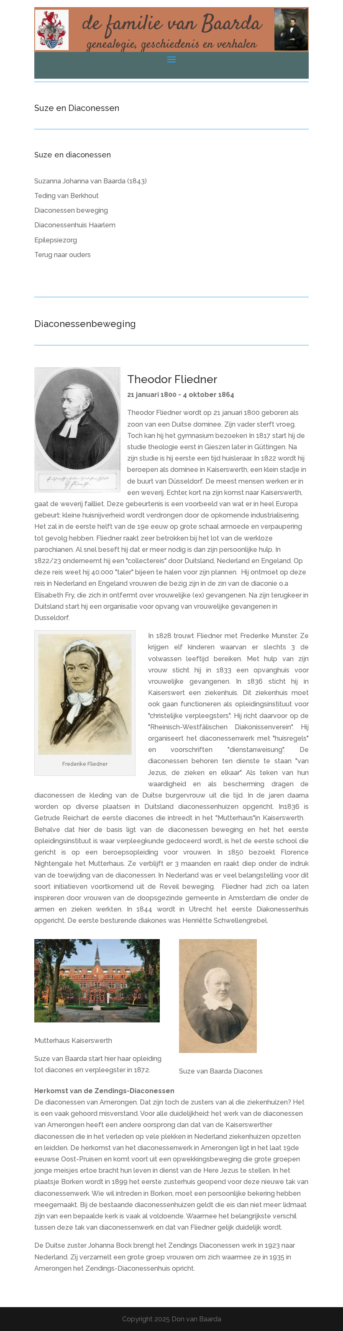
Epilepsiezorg (55, 240)
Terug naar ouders (62, 255)
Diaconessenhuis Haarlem (74, 225)
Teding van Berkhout (66, 196)
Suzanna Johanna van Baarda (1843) (90, 181)
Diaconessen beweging (71, 210)
